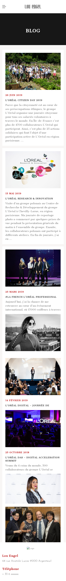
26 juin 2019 (13, 95)
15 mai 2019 (13, 193)
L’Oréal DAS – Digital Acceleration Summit (32, 459)
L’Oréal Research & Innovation (29, 198)
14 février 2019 (16, 400)
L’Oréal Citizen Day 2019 (23, 100)
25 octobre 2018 (17, 452)
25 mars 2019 (14, 291)
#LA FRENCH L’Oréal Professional (30, 297)
